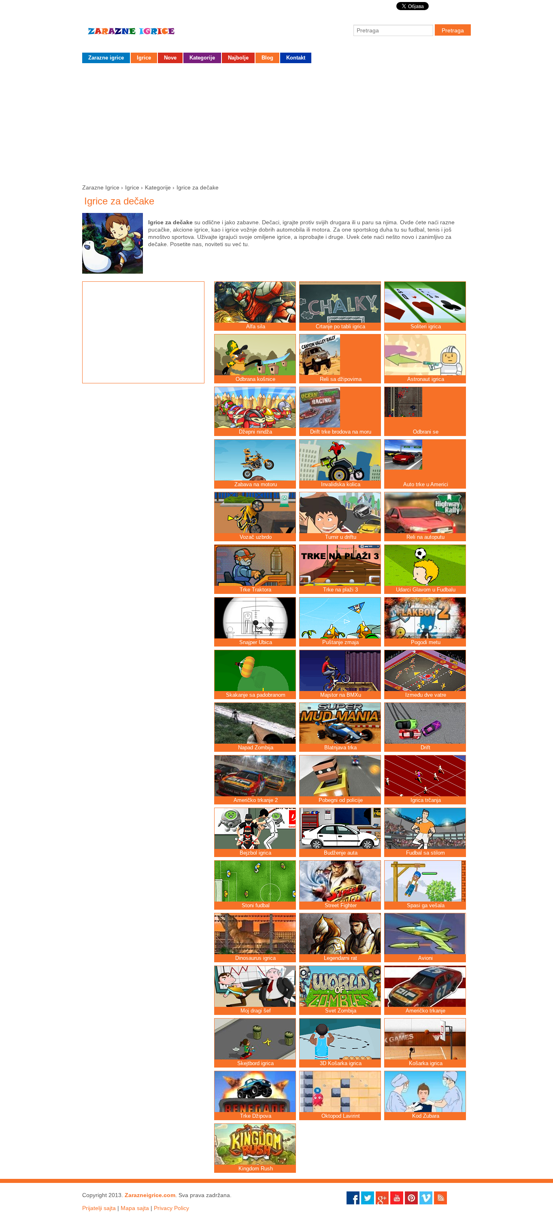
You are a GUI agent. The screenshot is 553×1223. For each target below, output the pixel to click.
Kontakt (295, 58)
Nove (170, 58)
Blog (267, 58)
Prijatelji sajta (99, 1208)
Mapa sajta (135, 1208)
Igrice (144, 58)
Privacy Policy (171, 1208)
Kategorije (202, 58)
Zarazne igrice (143, 34)
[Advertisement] (276, 122)
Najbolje (238, 58)
